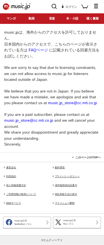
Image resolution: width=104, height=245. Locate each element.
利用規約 (11, 176)
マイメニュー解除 (65, 203)
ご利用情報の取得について (21, 194)
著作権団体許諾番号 (66, 185)
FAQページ (38, 50)
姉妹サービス (13, 203)
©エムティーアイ (52, 240)
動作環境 (60, 167)
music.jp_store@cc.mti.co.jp (72, 103)
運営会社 (11, 167)
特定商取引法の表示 (66, 194)
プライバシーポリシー (67, 176)
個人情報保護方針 (16, 185)
